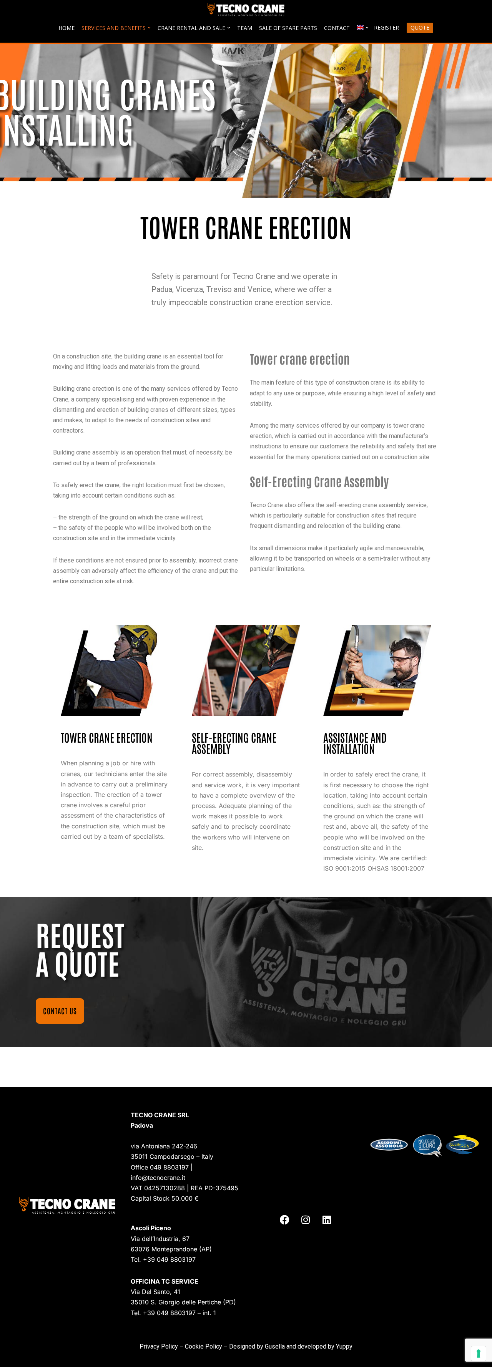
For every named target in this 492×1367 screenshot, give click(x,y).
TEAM (244, 28)
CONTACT (337, 28)
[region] (246, 121)
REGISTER (386, 27)
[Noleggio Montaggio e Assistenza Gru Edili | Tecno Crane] (246, 10)
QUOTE (420, 27)
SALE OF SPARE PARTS (288, 28)
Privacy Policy (159, 1346)
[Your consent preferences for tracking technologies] (478, 1353)
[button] (149, 27)
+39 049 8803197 (169, 1259)
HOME (66, 28)
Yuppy (344, 1346)
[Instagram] (305, 1219)
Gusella (275, 1346)
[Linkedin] (326, 1219)
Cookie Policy (203, 1346)
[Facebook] (284, 1219)
